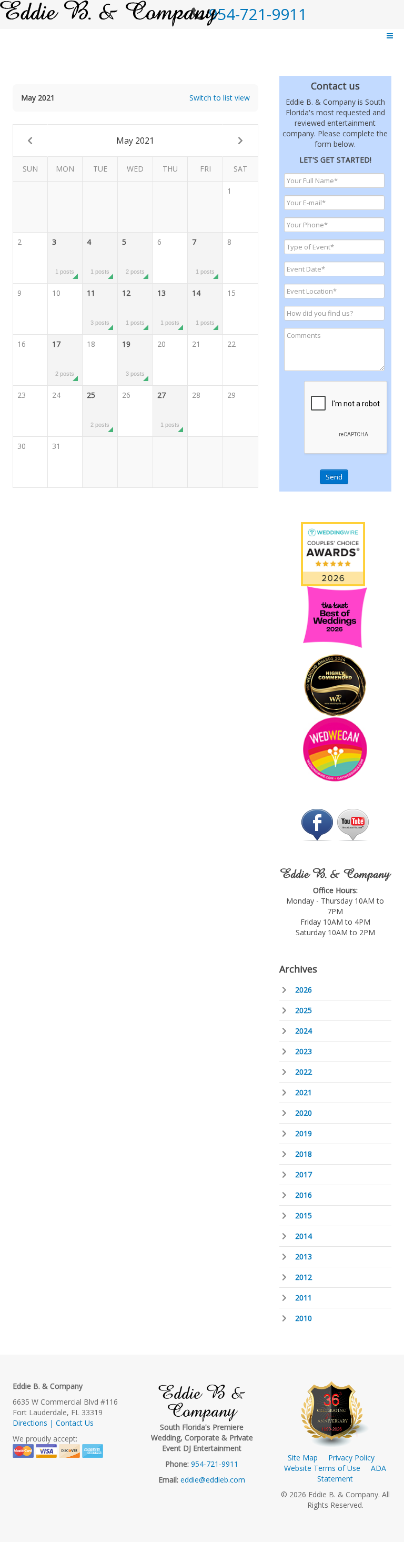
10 (56, 293)
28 (196, 395)
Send (334, 477)
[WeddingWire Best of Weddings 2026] (333, 553)
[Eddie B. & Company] (109, 13)
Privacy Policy (351, 1458)
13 (168, 307)
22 (231, 344)
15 (231, 293)
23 (21, 395)
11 (98, 307)
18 (91, 344)
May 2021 (135, 140)
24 (56, 395)
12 (133, 307)
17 (63, 358)
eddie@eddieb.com (212, 1480)
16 (21, 344)
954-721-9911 (257, 14)
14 (203, 307)
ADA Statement (351, 1473)
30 (21, 446)
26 (126, 395)
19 (133, 358)
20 (161, 344)
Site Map (303, 1458)
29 (231, 395)
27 (168, 409)
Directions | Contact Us (53, 1423)
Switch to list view (219, 98)
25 (98, 409)
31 (56, 446)
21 (196, 344)
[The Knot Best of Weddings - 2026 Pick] (335, 616)
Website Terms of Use (322, 1468)
